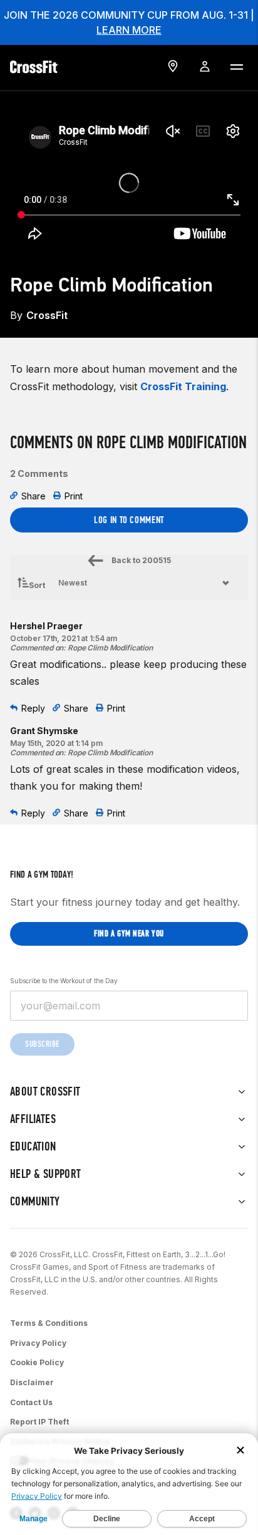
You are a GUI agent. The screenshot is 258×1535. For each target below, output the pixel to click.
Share (33, 496)
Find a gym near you (129, 933)
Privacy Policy (38, 1343)
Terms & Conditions (49, 1323)
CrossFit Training (183, 386)
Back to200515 (141, 560)
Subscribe (42, 1044)
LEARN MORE (129, 30)
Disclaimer (32, 1382)
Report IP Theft (39, 1421)
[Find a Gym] (172, 66)
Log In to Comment (129, 520)
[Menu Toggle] (236, 66)
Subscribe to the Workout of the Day (64, 980)
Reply (33, 708)
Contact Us (31, 1402)
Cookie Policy (37, 1362)
